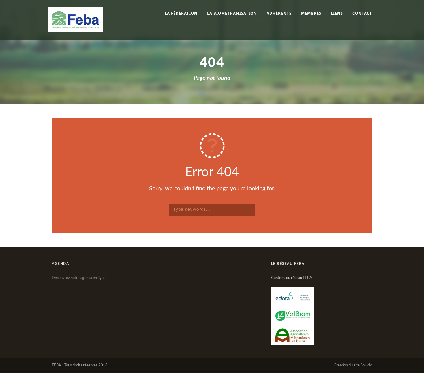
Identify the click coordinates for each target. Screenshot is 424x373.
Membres (311, 13)
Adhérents (279, 13)
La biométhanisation (232, 13)
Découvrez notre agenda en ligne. (79, 278)
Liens (337, 13)
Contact (362, 13)
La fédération (181, 13)
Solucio (366, 365)
